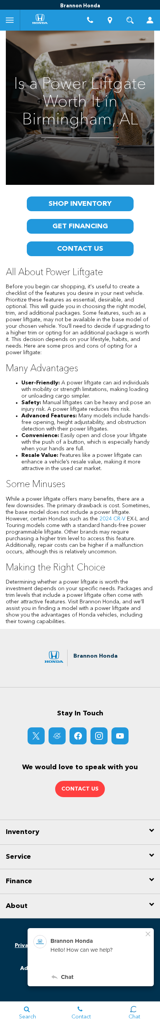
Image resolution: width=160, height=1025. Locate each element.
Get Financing (80, 226)
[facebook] (78, 735)
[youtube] (120, 735)
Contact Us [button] (80, 789)
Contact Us (80, 248)
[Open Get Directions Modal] (110, 20)
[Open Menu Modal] (10, 20)
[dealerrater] (57, 735)
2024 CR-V (112, 519)
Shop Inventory (80, 203)
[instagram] (99, 735)
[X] (36, 735)
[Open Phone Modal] (90, 20)
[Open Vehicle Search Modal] (130, 20)
